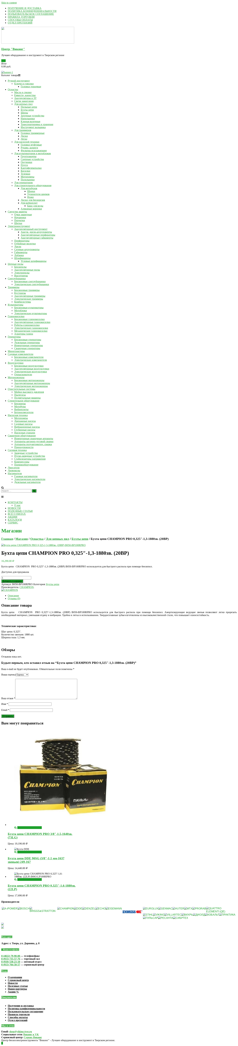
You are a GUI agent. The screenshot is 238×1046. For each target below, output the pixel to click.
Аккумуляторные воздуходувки (31, 368)
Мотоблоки (20, 310)
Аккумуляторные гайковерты (37, 237)
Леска (24, 139)
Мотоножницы (16, 377)
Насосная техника (18, 415)
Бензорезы (20, 403)
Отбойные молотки (25, 243)
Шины (24, 112)
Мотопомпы (27, 176)
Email (5, 710)
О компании (15, 977)
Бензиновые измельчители (29, 357)
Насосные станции (24, 432)
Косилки (25, 171)
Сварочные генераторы (27, 348)
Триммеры (13, 287)
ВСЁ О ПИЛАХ (17, 514)
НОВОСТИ (14, 508)
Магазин (21, 539)
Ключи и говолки (24, 83)
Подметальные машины (27, 397)
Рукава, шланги (29, 147)
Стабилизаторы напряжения (29, 458)
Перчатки (19, 220)
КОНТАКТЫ (15, 502)
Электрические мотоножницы (31, 386)
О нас (17, 505)
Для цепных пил (23, 104)
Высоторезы (21, 275)
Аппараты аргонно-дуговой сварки (33, 441)
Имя (4, 704)
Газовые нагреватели (26, 476)
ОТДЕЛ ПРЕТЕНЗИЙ (20, 22)
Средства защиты (17, 211)
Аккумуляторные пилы (27, 269)
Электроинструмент (19, 226)
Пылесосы (20, 394)
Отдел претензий (17, 1020)
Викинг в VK (31, 1034)
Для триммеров (22, 130)
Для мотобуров (29, 188)
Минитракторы (16, 351)
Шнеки (31, 191)
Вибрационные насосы (27, 426)
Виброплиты (21, 409)
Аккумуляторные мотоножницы (32, 383)
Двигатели (14, 467)
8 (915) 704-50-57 (10, 964)
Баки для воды (35, 205)
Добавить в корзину (12, 581)
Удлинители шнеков (38, 194)
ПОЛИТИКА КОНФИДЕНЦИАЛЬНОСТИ (32, 11)
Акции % (13, 991)
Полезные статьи (18, 986)
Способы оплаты (18, 1017)
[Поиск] (34, 491)
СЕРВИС (13, 522)
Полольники (28, 179)
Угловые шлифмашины (33, 261)
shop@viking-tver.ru (20, 1031)
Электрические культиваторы (30, 313)
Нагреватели (15, 473)
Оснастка (13, 89)
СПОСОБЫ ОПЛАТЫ (20, 19)
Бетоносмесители (24, 412)
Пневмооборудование (26, 464)
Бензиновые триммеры (27, 290)
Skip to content (9, 2)
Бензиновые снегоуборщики (30, 281)
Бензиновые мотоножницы (29, 380)
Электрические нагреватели (29, 479)
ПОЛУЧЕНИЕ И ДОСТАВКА (24, 8)
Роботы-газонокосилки (27, 325)
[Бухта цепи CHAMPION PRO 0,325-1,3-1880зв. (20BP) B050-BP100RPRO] (43, 545)
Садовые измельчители (20, 354)
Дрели (17, 246)
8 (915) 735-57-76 (10, 958)
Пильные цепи (29, 107)
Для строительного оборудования (32, 185)
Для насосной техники (26, 141)
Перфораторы (21, 240)
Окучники (26, 162)
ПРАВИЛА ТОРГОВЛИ (21, 17)
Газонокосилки (16, 316)
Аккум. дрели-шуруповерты (36, 232)
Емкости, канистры (25, 95)
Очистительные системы (21, 389)
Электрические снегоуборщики (31, 284)
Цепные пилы (15, 264)
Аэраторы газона (23, 333)
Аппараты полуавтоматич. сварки (33, 444)
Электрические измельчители (30, 360)
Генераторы (14, 336)
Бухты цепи (27, 109)
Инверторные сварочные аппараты (33, 438)
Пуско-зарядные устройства (29, 456)
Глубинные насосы (24, 429)
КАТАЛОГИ (15, 519)
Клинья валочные (30, 121)
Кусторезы (20, 293)
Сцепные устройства (32, 159)
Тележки (25, 173)
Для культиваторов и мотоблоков (32, 153)
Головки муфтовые (31, 144)
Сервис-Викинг (33, 1037)
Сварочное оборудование (22, 435)
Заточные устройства (32, 115)
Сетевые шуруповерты (27, 249)
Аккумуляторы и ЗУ (25, 98)
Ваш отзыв (8, 698)
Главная (7, 539)
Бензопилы (20, 266)
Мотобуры (20, 406)
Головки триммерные (33, 133)
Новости (13, 983)
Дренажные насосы (25, 421)
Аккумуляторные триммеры (29, 296)
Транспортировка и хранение (37, 124)
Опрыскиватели (23, 374)
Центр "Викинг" (13, 49)
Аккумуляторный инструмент (30, 229)
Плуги (24, 165)
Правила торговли (19, 1014)
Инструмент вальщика (33, 127)
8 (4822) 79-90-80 (11, 956)
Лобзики (19, 255)
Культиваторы (15, 304)
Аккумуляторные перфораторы (38, 235)
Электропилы (21, 272)
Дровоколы (14, 470)
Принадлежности (24, 447)
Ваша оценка (8, 674)
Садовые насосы (23, 424)
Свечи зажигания (24, 101)
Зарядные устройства (26, 453)
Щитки (18, 223)
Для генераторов (23, 182)
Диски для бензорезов (33, 200)
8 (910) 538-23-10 (10, 961)
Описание (13, 595)
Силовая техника (17, 450)
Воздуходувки (15, 362)
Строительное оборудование (23, 400)
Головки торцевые (31, 86)
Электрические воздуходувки (30, 371)
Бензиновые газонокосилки (29, 319)
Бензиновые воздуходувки (29, 365)
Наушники (20, 217)
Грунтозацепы (28, 156)
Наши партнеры (17, 989)
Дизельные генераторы (27, 342)
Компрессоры (21, 461)
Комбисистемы (22, 301)
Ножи (30, 197)
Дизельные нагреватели (27, 482)
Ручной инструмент (19, 80)
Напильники (28, 118)
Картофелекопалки (31, 168)
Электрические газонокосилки (31, 328)
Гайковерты (20, 252)
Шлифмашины (22, 258)
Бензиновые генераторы (27, 339)
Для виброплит (29, 203)
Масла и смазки (23, 92)
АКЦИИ (12, 516)
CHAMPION (27, 587)
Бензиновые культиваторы (29, 307)
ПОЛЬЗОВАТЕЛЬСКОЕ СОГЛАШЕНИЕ (31, 14)
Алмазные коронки (31, 208)
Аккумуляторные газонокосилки (32, 322)
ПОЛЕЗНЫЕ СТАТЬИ (20, 511)
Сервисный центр (18, 980)
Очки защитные (23, 214)
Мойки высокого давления (29, 392)
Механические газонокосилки (30, 330)
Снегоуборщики (17, 278)
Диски (24, 136)
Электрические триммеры (28, 298)
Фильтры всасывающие (34, 150)
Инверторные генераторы (28, 345)
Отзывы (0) (14, 598)
